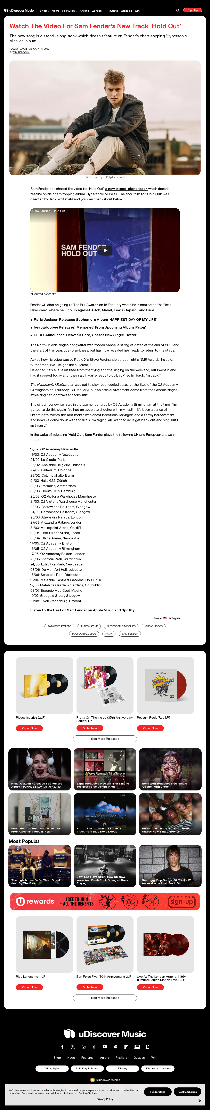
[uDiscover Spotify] (116, 1047)
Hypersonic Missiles (121, 626)
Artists (84, 10)
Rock (109, 634)
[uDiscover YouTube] (105, 1047)
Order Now (29, 728)
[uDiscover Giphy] (148, 1047)
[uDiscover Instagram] (84, 1047)
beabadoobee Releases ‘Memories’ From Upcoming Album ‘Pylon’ (90, 327)
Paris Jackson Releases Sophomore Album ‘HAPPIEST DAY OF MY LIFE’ (95, 320)
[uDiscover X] (73, 1047)
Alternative (89, 626)
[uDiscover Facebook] (62, 1047)
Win (137, 10)
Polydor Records (84, 634)
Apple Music (103, 610)
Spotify (128, 610)
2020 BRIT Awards (59, 626)
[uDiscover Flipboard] (126, 1047)
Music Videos (154, 626)
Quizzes (126, 10)
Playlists (112, 10)
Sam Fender (130, 634)
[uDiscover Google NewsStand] (137, 1047)
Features (68, 10)
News (55, 10)
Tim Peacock (21, 52)
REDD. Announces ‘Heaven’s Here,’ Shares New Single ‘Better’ (85, 335)
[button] (44, 694)
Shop (43, 10)
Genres (96, 10)
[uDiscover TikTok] (94, 1047)
